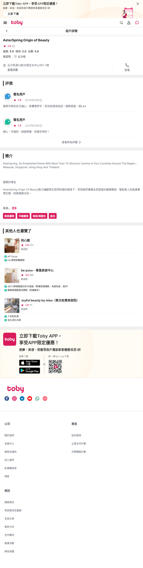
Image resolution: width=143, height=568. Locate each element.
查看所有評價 (69, 142)
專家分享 (9, 526)
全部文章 (9, 518)
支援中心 (9, 443)
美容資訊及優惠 (12, 510)
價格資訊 (9, 502)
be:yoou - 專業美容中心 (37, 270)
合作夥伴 (9, 534)
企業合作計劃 (79, 443)
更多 (14, 208)
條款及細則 (10, 451)
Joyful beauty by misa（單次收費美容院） (50, 300)
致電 (127, 69)
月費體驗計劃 (79, 451)
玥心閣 (25, 240)
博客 (6, 476)
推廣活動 (9, 543)
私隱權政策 (10, 468)
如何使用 (76, 435)
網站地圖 (9, 551)
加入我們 (9, 459)
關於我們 (9, 435)
